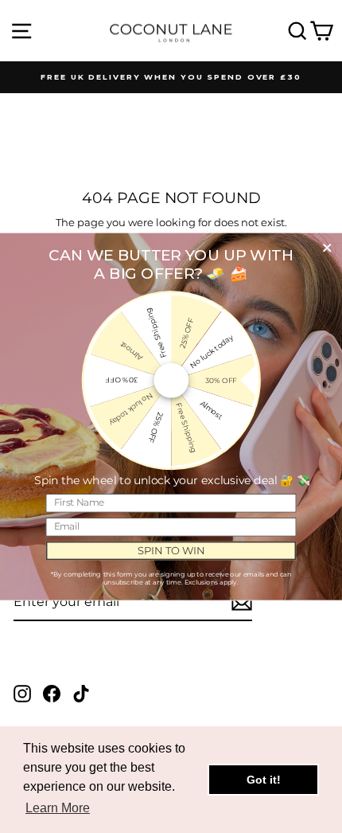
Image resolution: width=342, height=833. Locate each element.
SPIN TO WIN (171, 550)
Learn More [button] (57, 808)
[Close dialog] (327, 248)
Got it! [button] (264, 779)
